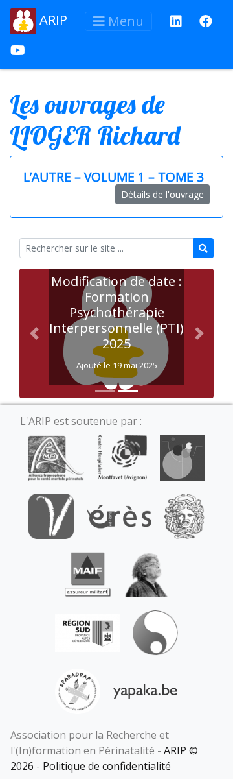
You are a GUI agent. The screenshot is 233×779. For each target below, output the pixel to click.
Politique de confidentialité (107, 766)
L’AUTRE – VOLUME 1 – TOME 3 (113, 177)
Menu (124, 21)
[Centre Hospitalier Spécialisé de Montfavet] (122, 456)
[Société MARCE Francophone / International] (155, 632)
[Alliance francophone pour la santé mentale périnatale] (55, 456)
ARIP (51, 20)
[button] (34, 333)
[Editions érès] (119, 515)
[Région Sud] (87, 632)
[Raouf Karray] (146, 573)
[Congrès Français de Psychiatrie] (182, 456)
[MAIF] (87, 573)
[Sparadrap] (78, 690)
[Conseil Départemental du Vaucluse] (51, 515)
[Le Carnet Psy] (184, 515)
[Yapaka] (145, 690)
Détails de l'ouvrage (162, 194)
